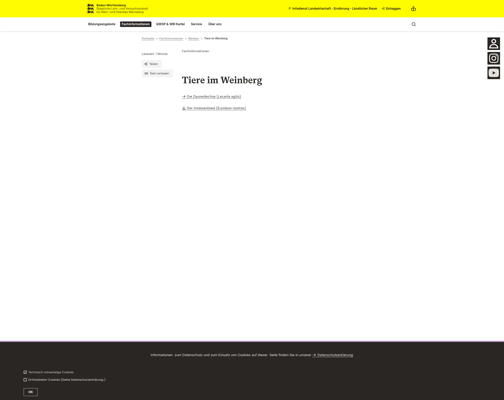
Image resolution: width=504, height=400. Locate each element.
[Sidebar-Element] (493, 43)
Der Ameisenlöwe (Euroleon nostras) (216, 108)
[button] (152, 64)
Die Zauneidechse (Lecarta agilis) (214, 96)
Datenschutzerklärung (335, 355)
